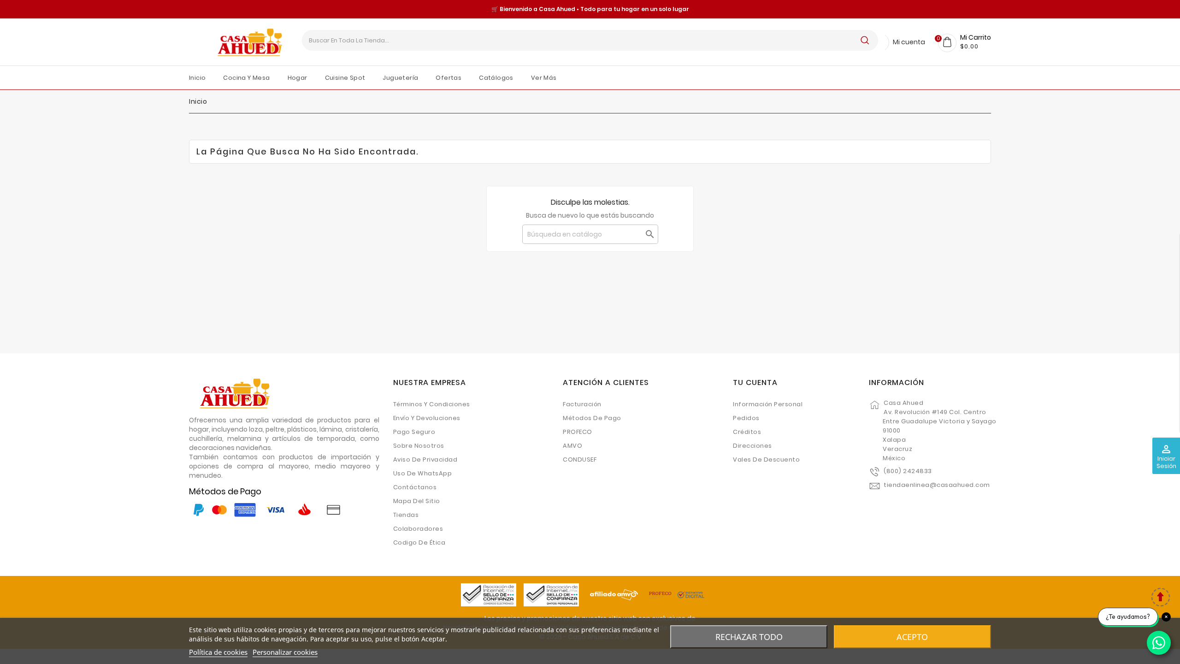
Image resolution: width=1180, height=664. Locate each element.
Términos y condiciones (431, 404)
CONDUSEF (579, 459)
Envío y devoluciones (426, 418)
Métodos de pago (592, 418)
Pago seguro (414, 431)
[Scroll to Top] (1160, 598)
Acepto (912, 636)
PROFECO (577, 431)
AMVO (572, 445)
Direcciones (752, 445)
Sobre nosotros (418, 445)
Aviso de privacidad (425, 459)
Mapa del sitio (416, 501)
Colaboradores (418, 528)
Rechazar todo (749, 636)
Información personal (767, 404)
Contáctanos (415, 487)
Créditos (747, 431)
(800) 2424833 (908, 471)
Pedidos (746, 418)
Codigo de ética (419, 542)
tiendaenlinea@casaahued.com (937, 484)
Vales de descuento (766, 459)
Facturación (582, 404)
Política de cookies (218, 652)
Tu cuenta (755, 382)
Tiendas (406, 514)
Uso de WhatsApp (422, 473)
